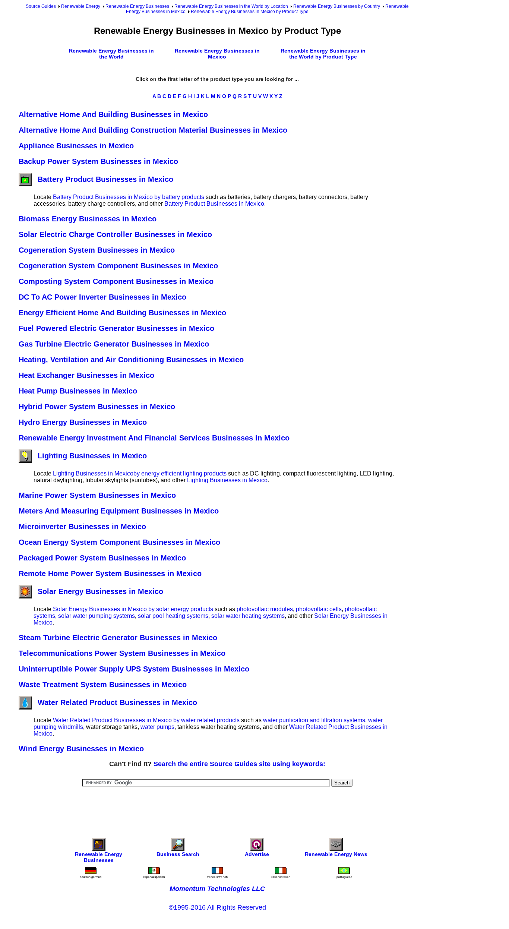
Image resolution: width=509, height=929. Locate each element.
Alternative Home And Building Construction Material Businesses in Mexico (153, 130)
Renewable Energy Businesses (137, 6)
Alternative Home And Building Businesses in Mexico (113, 114)
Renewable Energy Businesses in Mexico (217, 54)
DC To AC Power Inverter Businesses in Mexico (102, 297)
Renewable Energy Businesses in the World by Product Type (323, 54)
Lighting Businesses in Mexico (92, 456)
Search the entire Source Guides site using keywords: (239, 764)
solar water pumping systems (96, 616)
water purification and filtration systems (314, 720)
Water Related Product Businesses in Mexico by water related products (146, 720)
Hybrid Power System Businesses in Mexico (97, 406)
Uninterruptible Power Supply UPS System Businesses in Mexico (134, 669)
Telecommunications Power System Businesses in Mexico (122, 653)
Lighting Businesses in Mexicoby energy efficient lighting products (140, 473)
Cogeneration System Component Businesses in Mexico (118, 266)
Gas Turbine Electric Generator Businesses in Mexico (114, 344)
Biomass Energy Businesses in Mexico (88, 219)
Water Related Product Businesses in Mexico (117, 702)
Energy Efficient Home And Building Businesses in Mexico (122, 313)
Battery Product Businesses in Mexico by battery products (128, 197)
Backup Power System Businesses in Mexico (98, 161)
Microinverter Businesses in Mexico (82, 526)
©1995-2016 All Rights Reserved (217, 907)
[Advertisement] (217, 807)
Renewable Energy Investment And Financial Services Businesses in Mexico (154, 438)
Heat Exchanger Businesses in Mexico (86, 375)
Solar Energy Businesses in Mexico (100, 591)
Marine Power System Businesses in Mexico (97, 495)
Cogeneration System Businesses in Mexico (97, 250)
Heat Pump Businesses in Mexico (78, 391)
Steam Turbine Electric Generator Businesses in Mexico (118, 637)
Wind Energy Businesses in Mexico (81, 749)
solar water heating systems (248, 616)
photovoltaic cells (319, 609)
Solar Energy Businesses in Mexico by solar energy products (133, 609)
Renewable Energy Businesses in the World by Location (231, 6)
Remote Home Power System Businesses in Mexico (110, 573)
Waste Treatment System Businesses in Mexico (103, 684)
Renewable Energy (80, 6)
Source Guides (41, 6)
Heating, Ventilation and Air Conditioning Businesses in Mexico (131, 360)
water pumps (157, 727)
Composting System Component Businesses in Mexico (116, 281)
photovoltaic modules (265, 609)
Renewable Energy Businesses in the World (111, 54)
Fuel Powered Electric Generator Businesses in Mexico (116, 328)
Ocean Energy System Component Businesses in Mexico (119, 542)
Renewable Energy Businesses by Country (336, 6)
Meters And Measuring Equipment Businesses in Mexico (119, 511)
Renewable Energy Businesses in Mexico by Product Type (250, 11)
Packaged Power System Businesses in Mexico (102, 558)
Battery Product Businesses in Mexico (105, 179)
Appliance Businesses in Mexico (76, 146)
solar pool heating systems (173, 616)
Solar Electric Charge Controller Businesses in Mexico (115, 234)
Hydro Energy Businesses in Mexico (83, 422)
